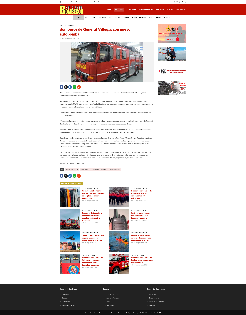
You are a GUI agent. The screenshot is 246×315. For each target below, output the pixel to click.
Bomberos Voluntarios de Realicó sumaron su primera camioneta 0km (142, 260)
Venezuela (167, 18)
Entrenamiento (146, 9)
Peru (150, 18)
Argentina (78, 18)
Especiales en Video (112, 294)
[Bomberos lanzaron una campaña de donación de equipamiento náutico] (119, 241)
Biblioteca (180, 9)
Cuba (110, 18)
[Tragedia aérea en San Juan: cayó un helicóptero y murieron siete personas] (70, 241)
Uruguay (158, 18)
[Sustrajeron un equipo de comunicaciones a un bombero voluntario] (119, 219)
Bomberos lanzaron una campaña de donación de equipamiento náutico (141, 237)
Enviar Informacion (68, 305)
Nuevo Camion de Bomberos (99, 169)
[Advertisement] (172, 128)
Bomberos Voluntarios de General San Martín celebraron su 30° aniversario (141, 194)
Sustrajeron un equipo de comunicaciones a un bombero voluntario (141, 215)
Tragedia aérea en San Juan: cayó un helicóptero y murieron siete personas (93, 237)
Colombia (102, 18)
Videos (170, 9)
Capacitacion (110, 305)
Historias (159, 9)
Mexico (134, 18)
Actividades (130, 9)
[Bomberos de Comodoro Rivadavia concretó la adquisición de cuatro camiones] (70, 219)
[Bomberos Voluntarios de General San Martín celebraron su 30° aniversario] (119, 197)
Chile (94, 18)
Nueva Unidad (85, 169)
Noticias (119, 9)
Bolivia (87, 18)
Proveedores (66, 301)
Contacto (65, 298)
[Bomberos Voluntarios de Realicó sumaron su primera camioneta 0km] (119, 264)
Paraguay (142, 18)
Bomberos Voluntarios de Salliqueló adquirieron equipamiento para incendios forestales (92, 261)
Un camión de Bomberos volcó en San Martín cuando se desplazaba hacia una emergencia (93, 194)
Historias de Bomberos (157, 301)
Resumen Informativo (113, 298)
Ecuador (118, 18)
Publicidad (65, 294)
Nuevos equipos (115, 169)
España (126, 18)
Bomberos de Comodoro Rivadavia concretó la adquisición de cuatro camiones (92, 217)
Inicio (109, 9)
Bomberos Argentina (72, 169)
